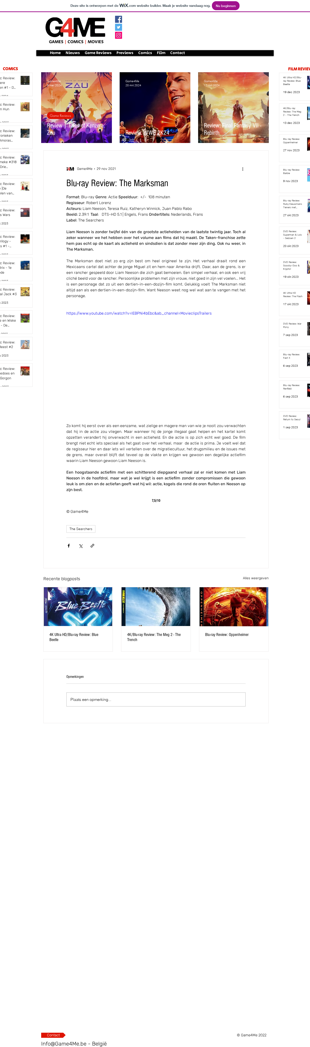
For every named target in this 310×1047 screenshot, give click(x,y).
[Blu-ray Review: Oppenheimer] (233, 606)
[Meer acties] (243, 169)
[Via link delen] (92, 545)
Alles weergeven (256, 578)
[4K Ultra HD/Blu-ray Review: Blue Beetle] (78, 606)
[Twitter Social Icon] (118, 27)
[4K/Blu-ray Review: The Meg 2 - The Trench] (155, 606)
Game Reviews (60, 115)
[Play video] (156, 360)
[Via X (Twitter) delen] (80, 545)
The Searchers (81, 529)
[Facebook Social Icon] (118, 19)
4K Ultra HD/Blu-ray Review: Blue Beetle (73, 637)
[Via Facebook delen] (68, 545)
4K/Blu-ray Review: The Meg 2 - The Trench (154, 637)
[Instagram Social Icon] (118, 35)
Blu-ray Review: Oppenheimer (227, 634)
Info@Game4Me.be (63, 1043)
